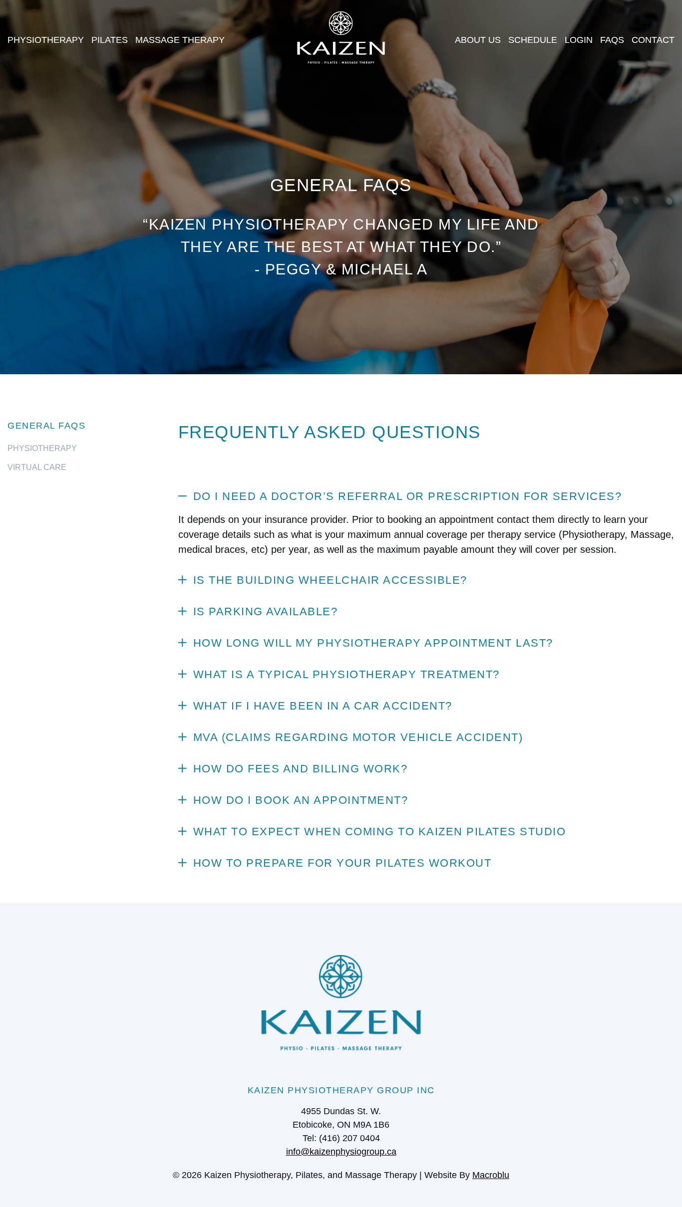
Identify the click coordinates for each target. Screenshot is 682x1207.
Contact (653, 40)
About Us (478, 40)
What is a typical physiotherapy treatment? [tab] (346, 674)
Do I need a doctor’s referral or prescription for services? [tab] (407, 496)
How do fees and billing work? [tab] (300, 768)
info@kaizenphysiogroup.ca (341, 1152)
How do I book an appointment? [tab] (300, 800)
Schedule (532, 40)
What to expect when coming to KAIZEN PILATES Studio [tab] (379, 831)
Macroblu (490, 1175)
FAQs (612, 40)
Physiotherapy (45, 40)
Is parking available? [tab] (265, 611)
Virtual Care (36, 467)
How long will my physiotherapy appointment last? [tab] (373, 643)
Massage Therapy (180, 40)
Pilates (109, 40)
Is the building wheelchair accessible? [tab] (330, 580)
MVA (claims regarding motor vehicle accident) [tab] (358, 737)
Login (579, 40)
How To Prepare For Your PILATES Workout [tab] (342, 863)
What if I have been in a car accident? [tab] (322, 706)
